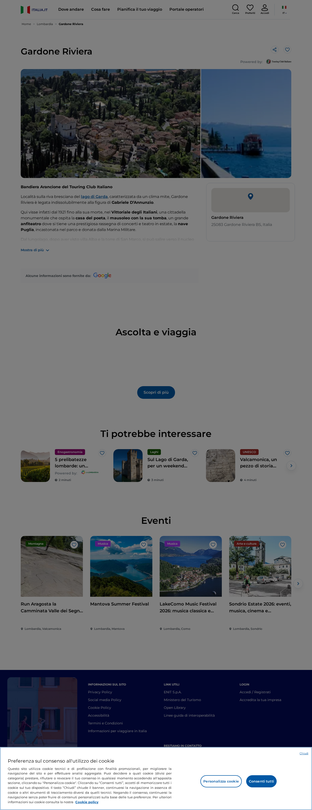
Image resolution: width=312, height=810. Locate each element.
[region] (156, 778)
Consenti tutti (261, 781)
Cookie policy (86, 802)
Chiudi (304, 753)
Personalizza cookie (221, 781)
